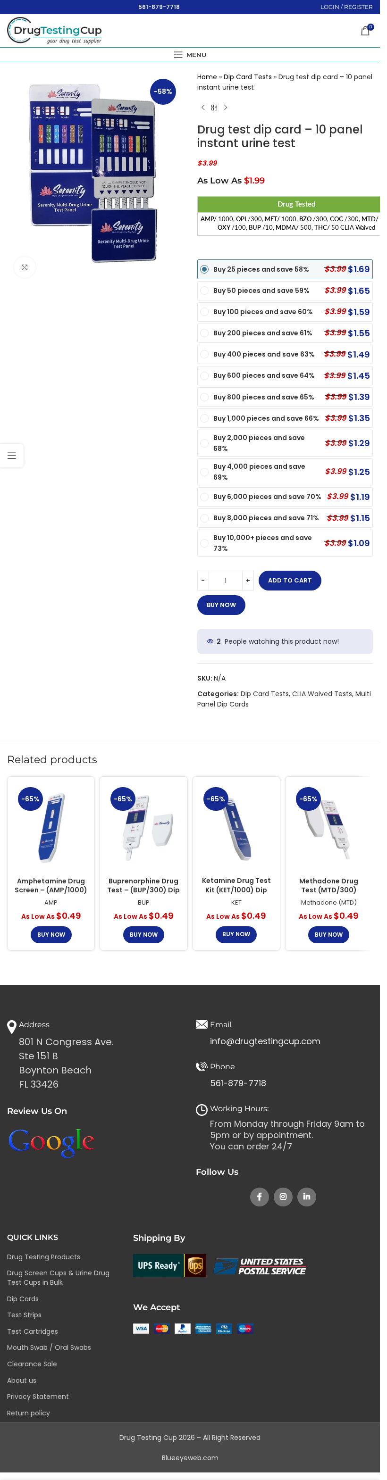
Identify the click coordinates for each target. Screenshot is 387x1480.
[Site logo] (54, 30)
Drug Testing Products (43, 1257)
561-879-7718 (159, 7)
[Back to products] (214, 108)
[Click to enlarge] (24, 267)
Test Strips (24, 1315)
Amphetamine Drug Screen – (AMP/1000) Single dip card (51, 890)
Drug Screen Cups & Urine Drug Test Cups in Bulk (58, 1277)
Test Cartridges (32, 1331)
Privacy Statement (38, 1396)
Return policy (28, 1413)
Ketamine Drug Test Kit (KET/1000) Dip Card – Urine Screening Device (236, 894)
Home (207, 77)
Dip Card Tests (248, 77)
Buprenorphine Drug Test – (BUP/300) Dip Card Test (143, 890)
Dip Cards (23, 1299)
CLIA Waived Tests (322, 693)
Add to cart (290, 580)
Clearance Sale (32, 1364)
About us (21, 1380)
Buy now (221, 604)
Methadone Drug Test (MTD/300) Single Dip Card (328, 890)
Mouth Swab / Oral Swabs (49, 1347)
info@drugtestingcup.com (265, 1041)
